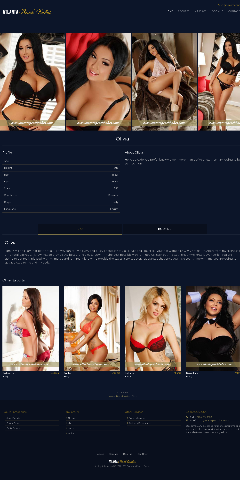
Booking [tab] (164, 229)
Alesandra (73, 418)
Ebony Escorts (14, 423)
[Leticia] (153, 328)
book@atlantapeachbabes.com (214, 420)
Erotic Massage (137, 418)
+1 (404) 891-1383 (203, 417)
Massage (201, 11)
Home (169, 11)
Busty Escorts (122, 396)
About (100, 454)
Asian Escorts (13, 418)
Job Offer (143, 454)
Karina (71, 433)
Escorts (184, 11)
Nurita (71, 428)
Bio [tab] (80, 229)
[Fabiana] (30, 328)
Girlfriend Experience (140, 423)
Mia (70, 423)
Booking (217, 11)
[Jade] (92, 328)
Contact (113, 454)
